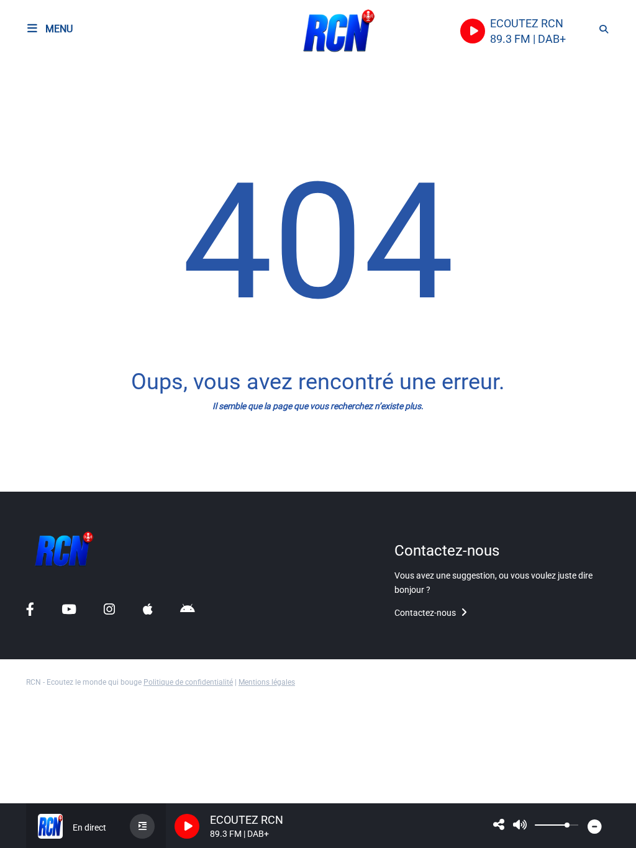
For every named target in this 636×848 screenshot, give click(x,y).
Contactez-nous (426, 613)
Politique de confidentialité (188, 682)
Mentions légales (266, 682)
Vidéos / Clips (46, 470)
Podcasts (36, 103)
